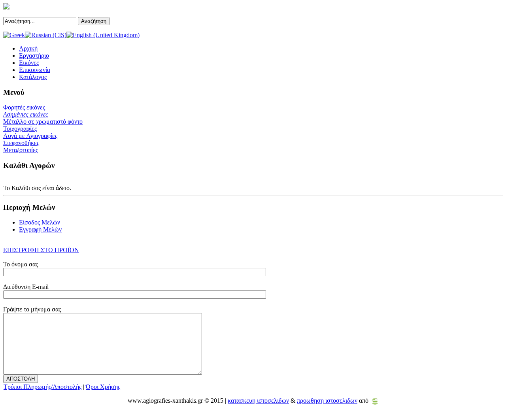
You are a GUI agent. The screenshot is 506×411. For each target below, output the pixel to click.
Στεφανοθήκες (21, 143)
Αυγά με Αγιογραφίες (30, 135)
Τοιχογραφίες (20, 128)
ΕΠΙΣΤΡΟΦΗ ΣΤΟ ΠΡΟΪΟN (41, 250)
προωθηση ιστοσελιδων (327, 400)
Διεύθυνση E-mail (26, 286)
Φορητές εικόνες (24, 107)
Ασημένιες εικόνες (25, 114)
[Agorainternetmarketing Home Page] (375, 400)
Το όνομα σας (20, 264)
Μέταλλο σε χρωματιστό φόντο (43, 121)
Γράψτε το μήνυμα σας (32, 309)
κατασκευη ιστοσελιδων (258, 400)
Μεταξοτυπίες (20, 150)
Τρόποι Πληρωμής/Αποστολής (42, 386)
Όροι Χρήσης (103, 386)
